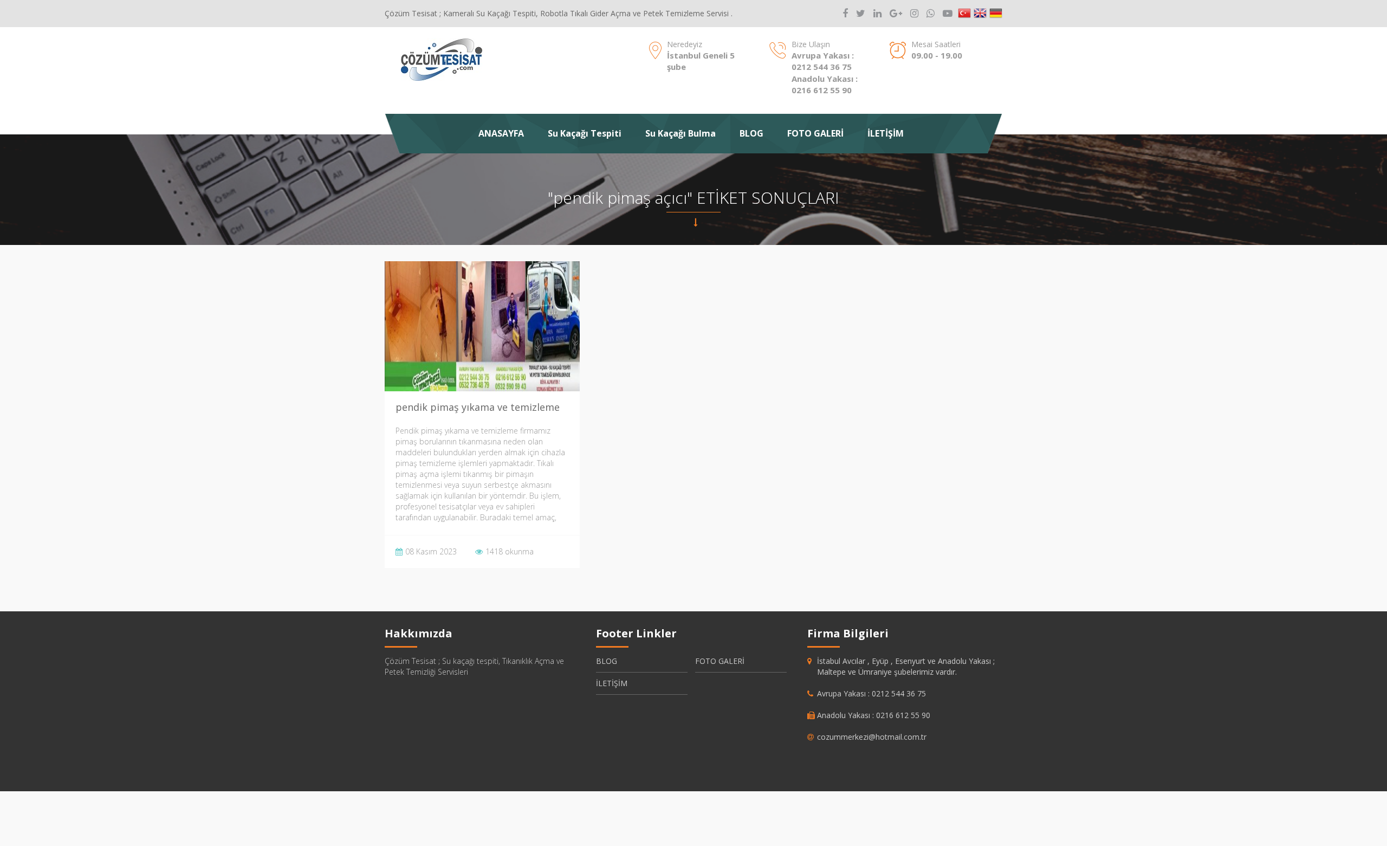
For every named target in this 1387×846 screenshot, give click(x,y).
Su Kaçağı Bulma (680, 133)
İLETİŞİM (885, 133)
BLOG (751, 133)
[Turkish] (964, 14)
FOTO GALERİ (815, 133)
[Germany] (995, 14)
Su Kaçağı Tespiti (584, 133)
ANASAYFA (501, 133)
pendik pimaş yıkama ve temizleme (478, 407)
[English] (980, 14)
